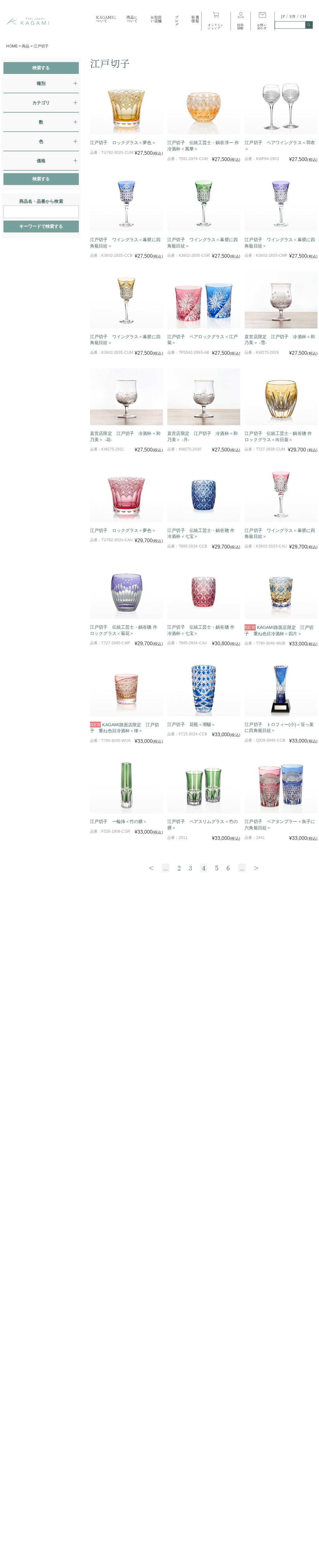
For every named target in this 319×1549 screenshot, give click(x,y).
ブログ (177, 20)
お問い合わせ (261, 26)
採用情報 (240, 26)
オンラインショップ (216, 26)
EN (292, 16)
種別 (41, 83)
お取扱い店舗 (156, 18)
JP (283, 16)
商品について (132, 18)
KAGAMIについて (106, 18)
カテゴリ (41, 102)
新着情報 (195, 18)
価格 (41, 160)
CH (303, 16)
